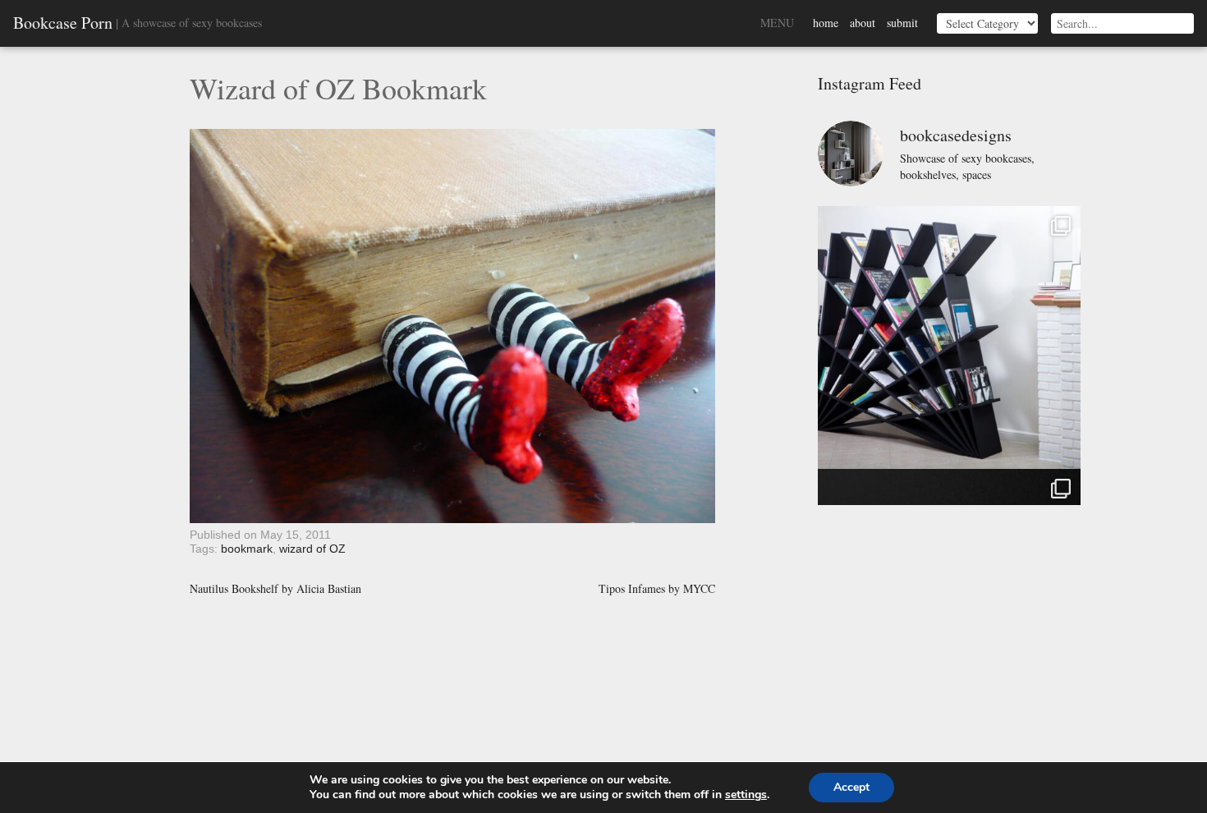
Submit (902, 22)
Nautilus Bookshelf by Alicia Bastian (275, 589)
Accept (851, 787)
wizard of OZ (312, 548)
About (862, 22)
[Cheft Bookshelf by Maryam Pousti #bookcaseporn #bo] (949, 337)
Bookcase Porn (62, 23)
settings (746, 795)
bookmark (247, 548)
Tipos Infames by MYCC (657, 589)
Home (825, 22)
